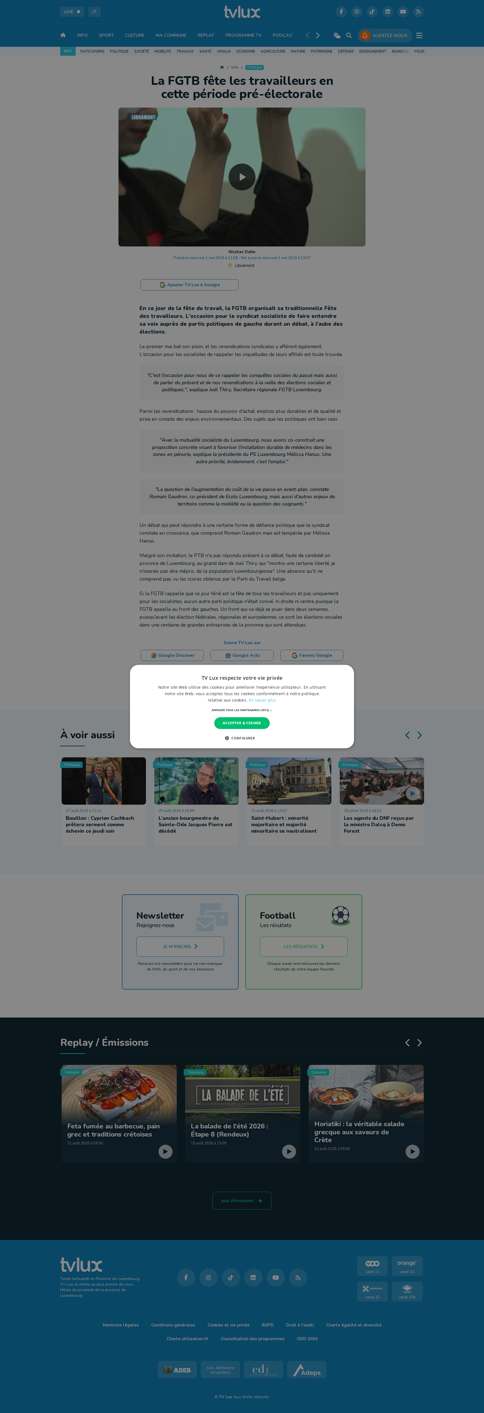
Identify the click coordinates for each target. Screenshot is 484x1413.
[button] (242, 710)
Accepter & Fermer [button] (242, 722)
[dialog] (242, 706)
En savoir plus (262, 700)
